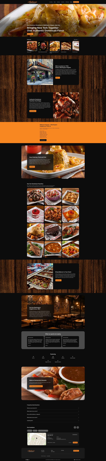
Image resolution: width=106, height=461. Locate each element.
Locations (42, 451)
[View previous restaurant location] (75, 427)
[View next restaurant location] (78, 427)
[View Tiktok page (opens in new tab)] (28, 459)
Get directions (75, 434)
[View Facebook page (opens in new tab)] (26, 459)
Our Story (42, 450)
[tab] (29, 431)
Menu (52, 450)
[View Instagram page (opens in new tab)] (27, 459)
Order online (75, 442)
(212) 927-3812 (59, 438)
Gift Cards (52, 451)
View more (29, 343)
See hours (70, 442)
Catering (62, 450)
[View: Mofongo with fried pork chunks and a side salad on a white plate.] (35, 231)
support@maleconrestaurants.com (61, 439)
